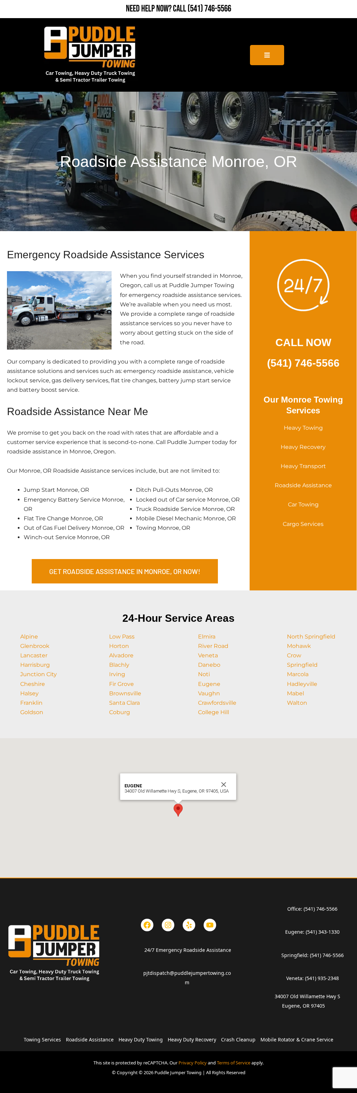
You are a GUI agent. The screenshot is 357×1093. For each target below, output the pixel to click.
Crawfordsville (217, 703)
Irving (117, 674)
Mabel (295, 693)
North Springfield (311, 636)
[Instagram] (168, 925)
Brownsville (125, 693)
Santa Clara (124, 703)
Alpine (29, 636)
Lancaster (33, 655)
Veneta (208, 655)
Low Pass (122, 636)
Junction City (38, 674)
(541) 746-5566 (209, 8)
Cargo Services (303, 524)
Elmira (206, 636)
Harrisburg (35, 665)
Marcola (298, 674)
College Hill (213, 712)
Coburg (119, 712)
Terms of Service (233, 1063)
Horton (119, 646)
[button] (178, 810)
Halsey (29, 693)
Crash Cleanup (238, 1039)
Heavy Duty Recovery (192, 1039)
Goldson (31, 712)
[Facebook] (147, 925)
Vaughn (209, 693)
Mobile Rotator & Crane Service (296, 1039)
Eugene (209, 684)
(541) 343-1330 (323, 931)
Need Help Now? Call (157, 8)
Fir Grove (121, 684)
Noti (204, 674)
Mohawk (299, 646)
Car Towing (303, 504)
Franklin (31, 703)
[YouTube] (210, 925)
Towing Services (42, 1039)
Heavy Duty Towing (141, 1039)
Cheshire (32, 684)
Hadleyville (302, 684)
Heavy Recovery (303, 447)
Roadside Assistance (303, 485)
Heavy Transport (303, 466)
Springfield (302, 665)
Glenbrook (35, 646)
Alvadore (121, 655)
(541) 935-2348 (322, 978)
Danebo (209, 665)
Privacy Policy (192, 1063)
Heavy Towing (303, 428)
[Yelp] (189, 925)
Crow (294, 655)
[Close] (223, 784)
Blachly (119, 665)
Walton (297, 703)
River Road (213, 646)
